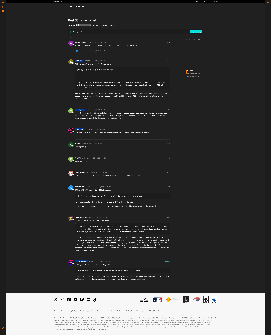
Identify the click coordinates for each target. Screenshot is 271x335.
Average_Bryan (80, 42)
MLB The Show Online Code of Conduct (129, 311)
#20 (168, 172)
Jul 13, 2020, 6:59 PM (98, 129)
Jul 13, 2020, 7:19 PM (104, 187)
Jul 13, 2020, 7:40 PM (100, 217)
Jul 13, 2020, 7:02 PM (96, 143)
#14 (168, 42)
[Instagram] (62, 300)
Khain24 (79, 61)
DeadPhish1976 (80, 217)
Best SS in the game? (103, 64)
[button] (3, 328)
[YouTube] (75, 300)
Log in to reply (196, 32)
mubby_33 (79, 110)
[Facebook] (69, 300)
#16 (168, 110)
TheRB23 (79, 129)
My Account (215, 1)
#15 (168, 61)
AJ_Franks (78, 143)
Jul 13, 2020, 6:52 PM (99, 110)
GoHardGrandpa (80, 172)
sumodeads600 (81, 261)
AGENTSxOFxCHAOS (82, 187)
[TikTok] (95, 300)
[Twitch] (82, 300)
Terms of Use (58, 311)
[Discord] (88, 300)
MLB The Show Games (155, 311)
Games (196, 1)
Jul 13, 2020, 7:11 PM (99, 158)
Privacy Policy (72, 311)
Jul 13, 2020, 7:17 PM (100, 172)
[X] (55, 300)
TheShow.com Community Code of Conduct (96, 311)
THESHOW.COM (57, 1)
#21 (168, 187)
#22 (168, 217)
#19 (168, 158)
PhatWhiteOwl (80, 158)
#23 (168, 261)
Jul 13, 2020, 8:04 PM (102, 261)
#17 (169, 129)
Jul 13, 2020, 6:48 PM (97, 61)
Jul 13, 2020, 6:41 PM (99, 42)
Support (204, 1)
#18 (168, 143)
